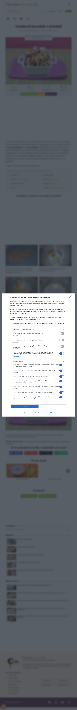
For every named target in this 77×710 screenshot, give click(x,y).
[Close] (71, 297)
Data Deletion (28, 413)
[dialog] (38, 355)
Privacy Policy (49, 413)
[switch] (61, 333)
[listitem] (38, 329)
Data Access (38, 413)
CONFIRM (25, 406)
